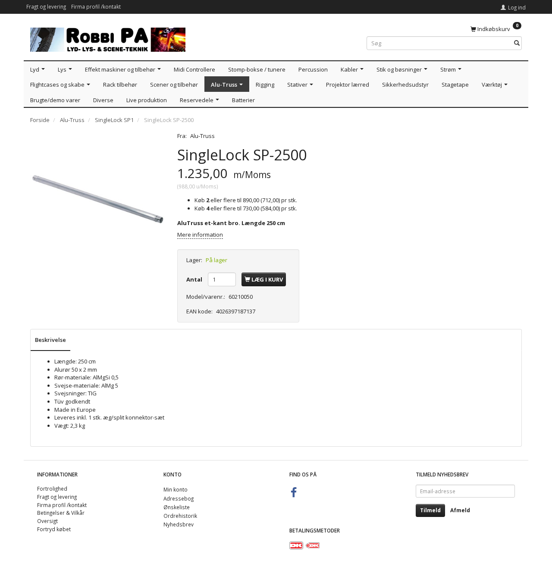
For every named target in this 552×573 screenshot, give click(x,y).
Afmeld (460, 510)
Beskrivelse (50, 340)
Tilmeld (430, 510)
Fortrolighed (52, 488)
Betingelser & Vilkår (61, 512)
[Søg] (517, 43)
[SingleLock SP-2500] (97, 199)
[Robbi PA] (107, 37)
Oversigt (47, 520)
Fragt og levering (46, 6)
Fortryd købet (54, 529)
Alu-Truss (202, 136)
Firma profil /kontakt (96, 6)
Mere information (200, 234)
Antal (195, 279)
